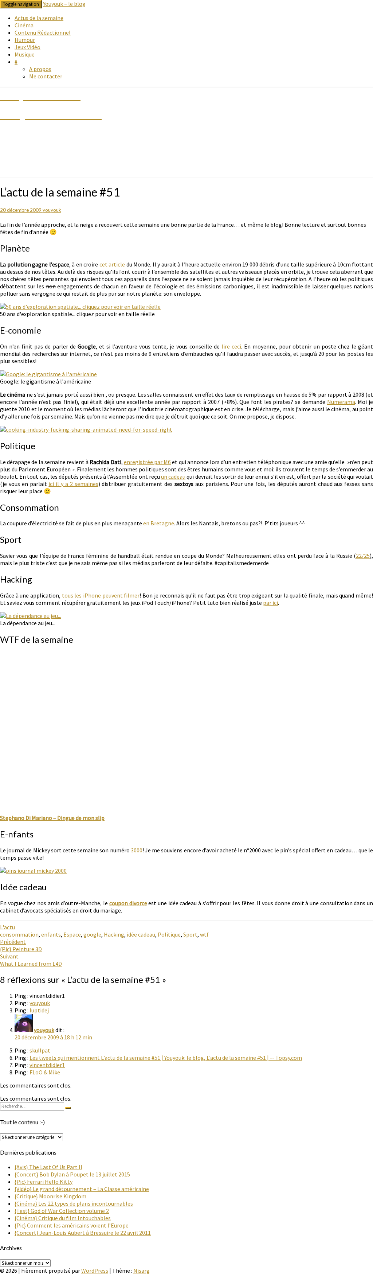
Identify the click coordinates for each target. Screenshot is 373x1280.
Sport (190, 934)
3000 (136, 850)
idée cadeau (141, 934)
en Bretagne (158, 523)
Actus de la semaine (39, 18)
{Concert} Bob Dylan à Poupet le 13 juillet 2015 (72, 1174)
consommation (19, 934)
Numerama (341, 401)
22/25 (363, 555)
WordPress (94, 1270)
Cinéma (24, 25)
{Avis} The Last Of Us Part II (48, 1167)
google (92, 934)
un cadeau (173, 476)
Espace (72, 934)
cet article (112, 264)
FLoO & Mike (45, 1072)
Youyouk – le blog (64, 3)
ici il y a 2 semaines (73, 483)
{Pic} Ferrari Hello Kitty (43, 1181)
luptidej (39, 1010)
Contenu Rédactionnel (43, 32)
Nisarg (141, 1270)
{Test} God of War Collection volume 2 (62, 1210)
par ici (270, 602)
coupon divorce (128, 903)
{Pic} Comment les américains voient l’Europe (72, 1225)
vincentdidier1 (47, 1065)
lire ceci (231, 346)
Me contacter (45, 76)
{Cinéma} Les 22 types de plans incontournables (74, 1203)
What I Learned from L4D (31, 960)
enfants (51, 934)
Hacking (114, 934)
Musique (25, 54)
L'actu (7, 927)
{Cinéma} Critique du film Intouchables (63, 1218)
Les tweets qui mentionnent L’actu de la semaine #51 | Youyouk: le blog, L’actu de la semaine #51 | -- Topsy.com (166, 1057)
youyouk (52, 210)
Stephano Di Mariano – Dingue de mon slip (52, 817)
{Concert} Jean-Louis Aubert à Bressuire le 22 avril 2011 (83, 1232)
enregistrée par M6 (147, 462)
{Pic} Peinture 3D (21, 945)
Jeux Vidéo (27, 47)
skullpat (40, 1050)
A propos (40, 69)
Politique (169, 934)
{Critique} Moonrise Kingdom (50, 1196)
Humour (25, 39)
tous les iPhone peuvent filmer (101, 595)
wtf (204, 934)
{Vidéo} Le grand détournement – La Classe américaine (82, 1189)
